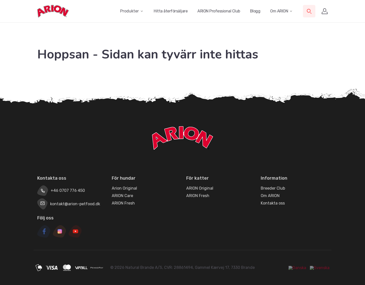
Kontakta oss (273, 203)
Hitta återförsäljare (170, 11)
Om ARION (279, 11)
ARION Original (199, 188)
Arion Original (124, 188)
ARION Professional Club (218, 11)
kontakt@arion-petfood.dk (75, 204)
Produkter (129, 11)
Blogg (255, 11)
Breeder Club (273, 188)
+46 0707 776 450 (68, 190)
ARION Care (122, 195)
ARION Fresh (123, 203)
